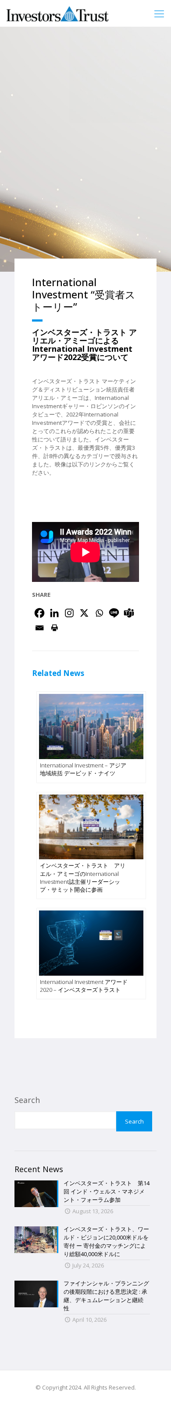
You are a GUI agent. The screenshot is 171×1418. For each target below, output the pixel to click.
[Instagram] (69, 613)
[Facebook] (39, 613)
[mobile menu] (159, 13)
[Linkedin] (54, 613)
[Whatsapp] (99, 613)
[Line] (114, 613)
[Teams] (128, 613)
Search (27, 1100)
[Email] (39, 627)
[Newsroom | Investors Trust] (57, 13)
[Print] (54, 627)
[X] (84, 613)
